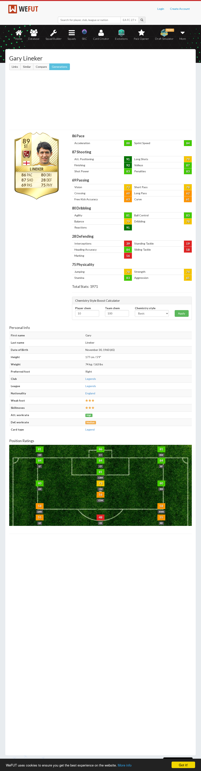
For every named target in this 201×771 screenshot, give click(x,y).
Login (160, 8)
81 (128, 215)
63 (128, 199)
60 (128, 193)
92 (128, 165)
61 (188, 199)
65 (188, 278)
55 (39, 517)
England (90, 393)
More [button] (182, 38)
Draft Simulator (164, 34)
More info (125, 765)
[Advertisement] (100, 100)
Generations (59, 66)
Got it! (183, 764)
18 (188, 249)
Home (18, 38)
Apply (181, 313)
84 (188, 143)
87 (188, 165)
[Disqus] (100, 645)
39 (128, 243)
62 (188, 193)
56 (100, 494)
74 (188, 272)
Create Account (180, 8)
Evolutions (121, 38)
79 (188, 159)
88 (128, 143)
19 (188, 243)
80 (39, 483)
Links (15, 66)
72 (128, 187)
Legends (90, 378)
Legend (90, 429)
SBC (84, 38)
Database (33, 38)
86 (100, 449)
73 (100, 483)
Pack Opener (141, 38)
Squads (72, 38)
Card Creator (101, 38)
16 (128, 255)
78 (188, 187)
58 (39, 506)
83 (128, 171)
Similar (27, 66)
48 (100, 517)
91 (128, 159)
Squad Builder (54, 38)
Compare (41, 66)
